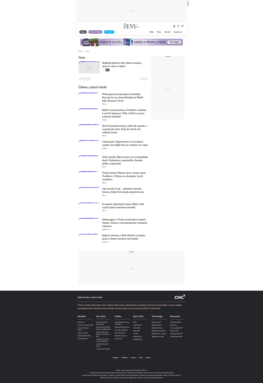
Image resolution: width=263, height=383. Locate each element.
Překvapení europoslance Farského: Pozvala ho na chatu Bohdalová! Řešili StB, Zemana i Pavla (122, 97)
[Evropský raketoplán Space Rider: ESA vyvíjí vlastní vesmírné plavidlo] (89, 209)
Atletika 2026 (137, 336)
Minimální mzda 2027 (176, 333)
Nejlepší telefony (157, 325)
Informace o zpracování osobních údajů (150, 375)
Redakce (124, 357)
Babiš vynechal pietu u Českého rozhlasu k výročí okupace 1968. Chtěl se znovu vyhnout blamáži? (124, 113)
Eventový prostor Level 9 (124, 308)
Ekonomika (175, 316)
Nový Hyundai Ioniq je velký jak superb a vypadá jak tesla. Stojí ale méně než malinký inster (124, 129)
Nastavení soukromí (174, 375)
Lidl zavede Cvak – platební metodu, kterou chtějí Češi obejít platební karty (123, 190)
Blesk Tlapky (96, 305)
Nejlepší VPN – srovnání (159, 333)
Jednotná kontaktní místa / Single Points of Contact (128, 377)
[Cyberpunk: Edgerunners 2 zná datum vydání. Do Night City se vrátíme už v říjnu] (89, 146)
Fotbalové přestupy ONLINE (103, 308)
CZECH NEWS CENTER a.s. (139, 370)
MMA (135, 322)
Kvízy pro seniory (83, 333)
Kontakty (115, 357)
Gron (87, 51)
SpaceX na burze (156, 322)
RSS (140, 357)
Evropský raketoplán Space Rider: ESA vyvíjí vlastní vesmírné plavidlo (123, 206)
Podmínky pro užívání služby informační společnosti (123, 375)
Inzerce (133, 357)
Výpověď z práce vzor (121, 336)
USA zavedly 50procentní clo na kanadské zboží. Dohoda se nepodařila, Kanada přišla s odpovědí (125, 160)
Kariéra (148, 357)
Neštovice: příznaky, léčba (85, 325)
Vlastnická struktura (106, 377)
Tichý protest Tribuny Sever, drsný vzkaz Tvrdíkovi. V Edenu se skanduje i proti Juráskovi (124, 176)
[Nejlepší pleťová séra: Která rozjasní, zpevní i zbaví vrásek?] (89, 67)
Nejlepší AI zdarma (157, 328)
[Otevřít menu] (182, 26)
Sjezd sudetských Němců (122, 327)
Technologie (157, 316)
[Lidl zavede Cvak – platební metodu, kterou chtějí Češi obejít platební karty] (89, 193)
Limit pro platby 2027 (176, 328)
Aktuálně (82, 316)
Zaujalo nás (178, 32)
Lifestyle (167, 32)
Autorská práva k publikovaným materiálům (94, 375)
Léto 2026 (101, 316)
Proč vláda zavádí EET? (121, 330)
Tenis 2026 (136, 331)
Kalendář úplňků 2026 (84, 336)
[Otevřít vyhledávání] (178, 26)
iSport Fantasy (120, 305)
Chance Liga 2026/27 (142, 308)
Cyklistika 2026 (137, 339)
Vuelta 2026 (155, 308)
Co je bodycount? (83, 338)
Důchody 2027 (174, 331)
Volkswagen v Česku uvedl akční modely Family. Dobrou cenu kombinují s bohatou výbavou (124, 222)
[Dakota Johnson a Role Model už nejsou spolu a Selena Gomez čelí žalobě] (89, 240)
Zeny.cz (80, 51)
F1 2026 (135, 333)
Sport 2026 (138, 316)
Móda (151, 32)
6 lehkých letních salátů (103, 349)
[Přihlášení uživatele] (174, 26)
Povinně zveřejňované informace (153, 377)
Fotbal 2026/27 (137, 325)
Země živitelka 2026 (176, 336)
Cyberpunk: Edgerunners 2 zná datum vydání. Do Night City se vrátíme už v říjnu (125, 143)
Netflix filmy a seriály (158, 336)
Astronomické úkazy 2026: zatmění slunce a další (103, 334)
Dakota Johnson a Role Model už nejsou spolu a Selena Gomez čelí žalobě (123, 237)
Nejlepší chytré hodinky (158, 331)
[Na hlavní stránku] (131, 26)
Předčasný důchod (175, 322)
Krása (159, 32)
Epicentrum (81, 322)
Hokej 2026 (136, 328)
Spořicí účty (173, 325)
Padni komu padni (120, 333)
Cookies (165, 375)
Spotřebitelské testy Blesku (136, 305)
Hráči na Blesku (108, 305)
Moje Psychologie (84, 305)
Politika (118, 316)
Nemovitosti (152, 305)
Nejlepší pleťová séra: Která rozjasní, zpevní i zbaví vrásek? (122, 65)
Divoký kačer (118, 338)
